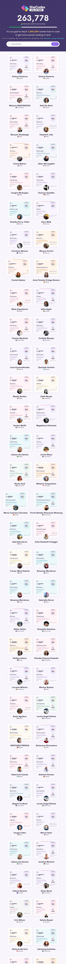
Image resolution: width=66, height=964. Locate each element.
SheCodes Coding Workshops (54, 38)
